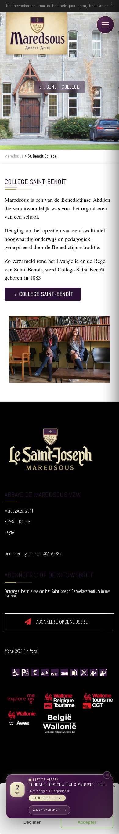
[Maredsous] (36, 33)
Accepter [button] (87, 822)
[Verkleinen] (107, 775)
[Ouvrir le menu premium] (105, 25)
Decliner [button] (32, 822)
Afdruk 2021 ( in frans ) (22, 651)
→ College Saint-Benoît (43, 294)
